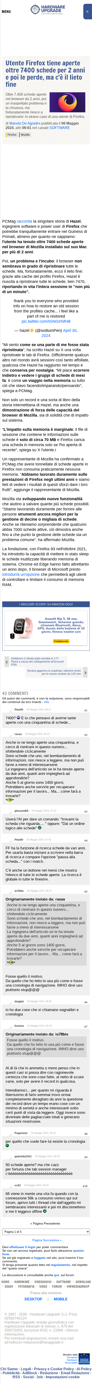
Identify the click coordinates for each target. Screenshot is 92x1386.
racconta (24, 221)
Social (28, 1377)
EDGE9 (9, 1286)
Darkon (19, 1025)
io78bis (19, 890)
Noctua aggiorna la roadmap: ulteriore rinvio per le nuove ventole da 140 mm (54, 672)
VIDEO (43, 1286)
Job (39, 1377)
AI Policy (84, 1369)
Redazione (49, 1373)
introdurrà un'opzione (21, 574)
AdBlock (29, 1373)
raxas (18, 734)
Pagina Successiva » (47, 1240)
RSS (16, 1377)
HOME (5, 1281)
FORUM (57, 1286)
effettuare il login (22, 1247)
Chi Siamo (9, 1369)
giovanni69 (21, 810)
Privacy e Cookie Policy (54, 1369)
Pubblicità (11, 1373)
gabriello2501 (23, 1156)
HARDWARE (21, 1281)
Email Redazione (75, 1373)
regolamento (60, 1265)
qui (56, 1275)
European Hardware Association (71, 1360)
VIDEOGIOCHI (42, 1281)
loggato (40, 1257)
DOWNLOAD (83, 1281)
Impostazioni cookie (63, 1377)
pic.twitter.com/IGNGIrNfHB (46, 321)
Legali (26, 1369)
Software (60, 128)
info (46, 702)
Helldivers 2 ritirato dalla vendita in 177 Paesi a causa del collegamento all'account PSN (37, 661)
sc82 (18, 1185)
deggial (19, 1001)
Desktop (33, 1299)
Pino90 (19, 709)
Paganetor (21, 1133)
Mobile (61, 1299)
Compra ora (61, 641)
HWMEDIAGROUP (78, 1286)
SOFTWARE (63, 1281)
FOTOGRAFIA (26, 1286)
